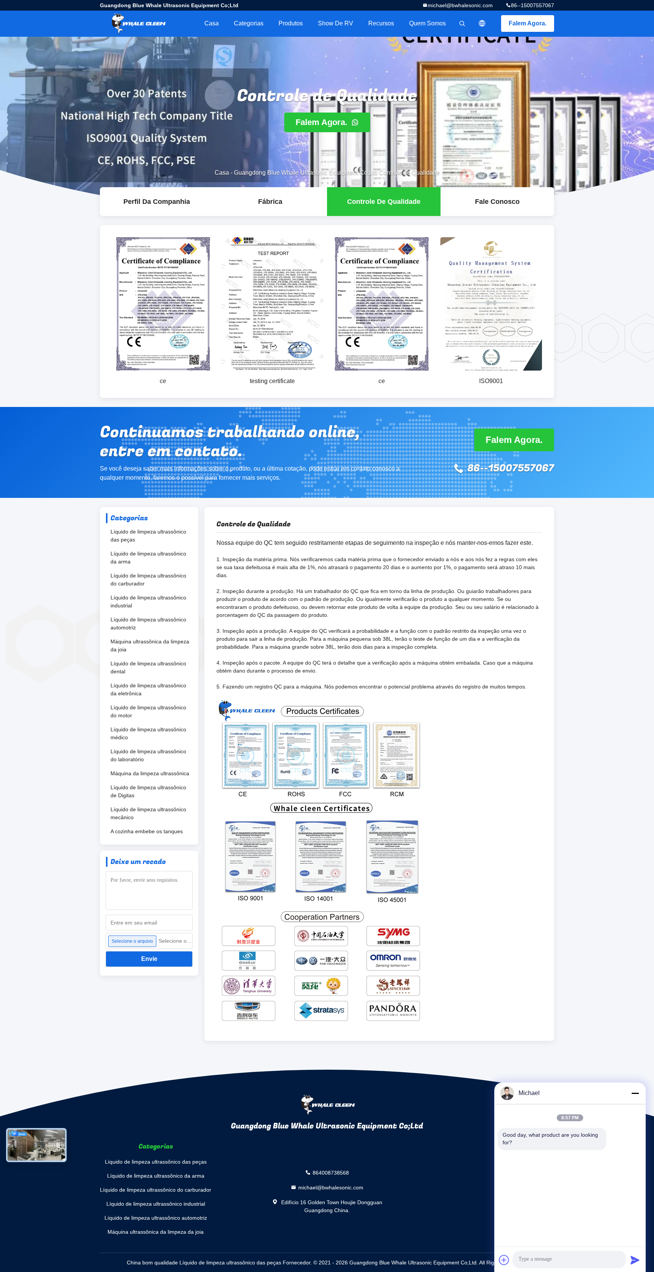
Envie (149, 959)
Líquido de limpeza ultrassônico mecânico (148, 813)
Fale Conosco (497, 201)
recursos (381, 23)
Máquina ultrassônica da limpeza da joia (150, 645)
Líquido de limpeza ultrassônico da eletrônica (148, 689)
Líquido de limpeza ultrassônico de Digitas (148, 791)
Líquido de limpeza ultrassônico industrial (148, 602)
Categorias (248, 23)
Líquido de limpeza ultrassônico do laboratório (148, 755)
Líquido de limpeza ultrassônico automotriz (148, 623)
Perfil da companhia (156, 201)
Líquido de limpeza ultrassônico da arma (148, 558)
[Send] (635, 1260)
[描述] (482, 23)
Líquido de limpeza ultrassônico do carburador (148, 580)
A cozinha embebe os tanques (147, 831)
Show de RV (335, 23)
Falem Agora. (528, 23)
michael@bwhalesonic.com (460, 5)
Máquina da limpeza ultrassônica (150, 773)
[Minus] (635, 1093)
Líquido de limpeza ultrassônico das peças (148, 536)
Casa (211, 23)
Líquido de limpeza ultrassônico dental (148, 667)
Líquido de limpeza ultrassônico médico (148, 733)
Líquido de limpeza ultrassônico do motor (148, 711)
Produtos (291, 23)
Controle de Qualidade (383, 201)
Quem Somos (427, 23)
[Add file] (504, 1260)
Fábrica (270, 201)
